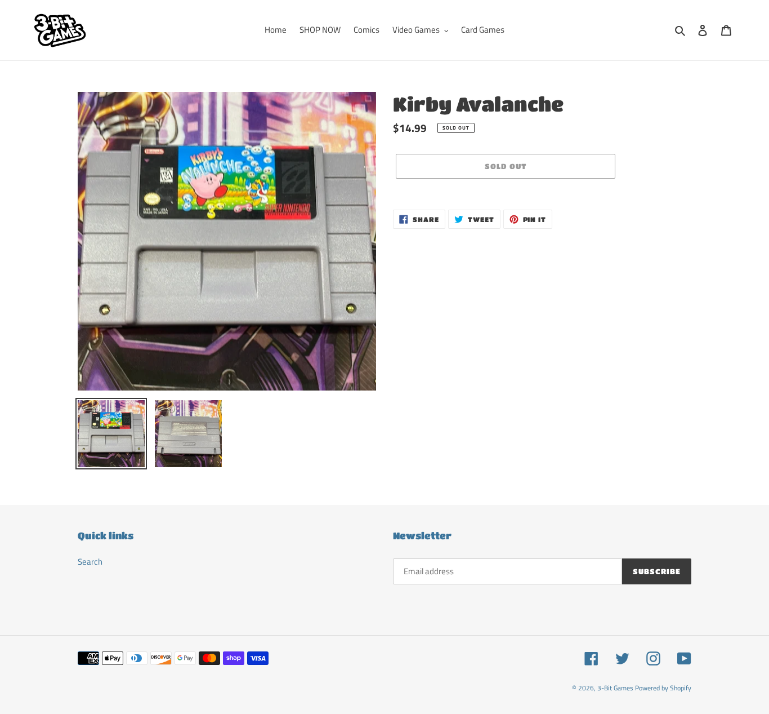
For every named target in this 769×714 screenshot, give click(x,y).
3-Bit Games (615, 687)
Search (90, 561)
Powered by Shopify (663, 687)
